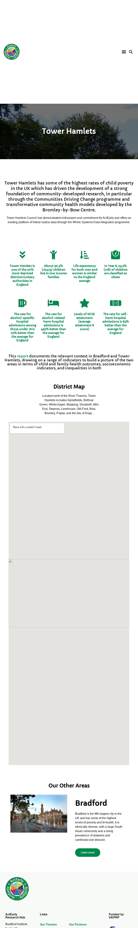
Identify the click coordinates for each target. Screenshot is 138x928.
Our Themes (48, 924)
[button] (123, 51)
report (22, 356)
